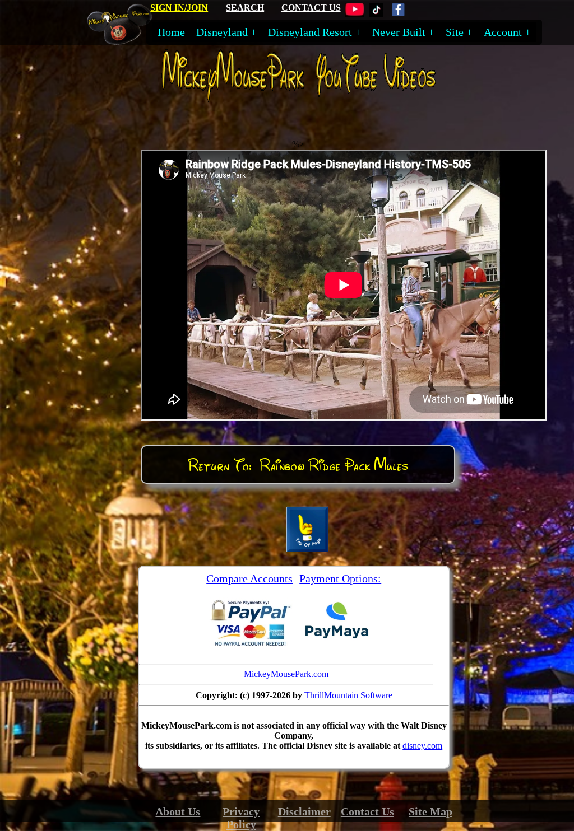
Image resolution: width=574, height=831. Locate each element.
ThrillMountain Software (348, 695)
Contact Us (367, 811)
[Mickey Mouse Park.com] (124, 40)
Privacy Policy (241, 817)
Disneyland (222, 32)
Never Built (398, 32)
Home (171, 32)
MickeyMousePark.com (286, 674)
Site (455, 32)
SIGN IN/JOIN (179, 7)
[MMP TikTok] (376, 13)
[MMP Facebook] (398, 13)
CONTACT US (311, 7)
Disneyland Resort (310, 32)
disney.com (422, 745)
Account (503, 32)
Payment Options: (340, 578)
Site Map (430, 811)
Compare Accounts (249, 578)
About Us (177, 811)
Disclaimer (304, 811)
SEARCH (245, 7)
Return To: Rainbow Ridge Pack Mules (298, 465)
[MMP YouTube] (354, 13)
